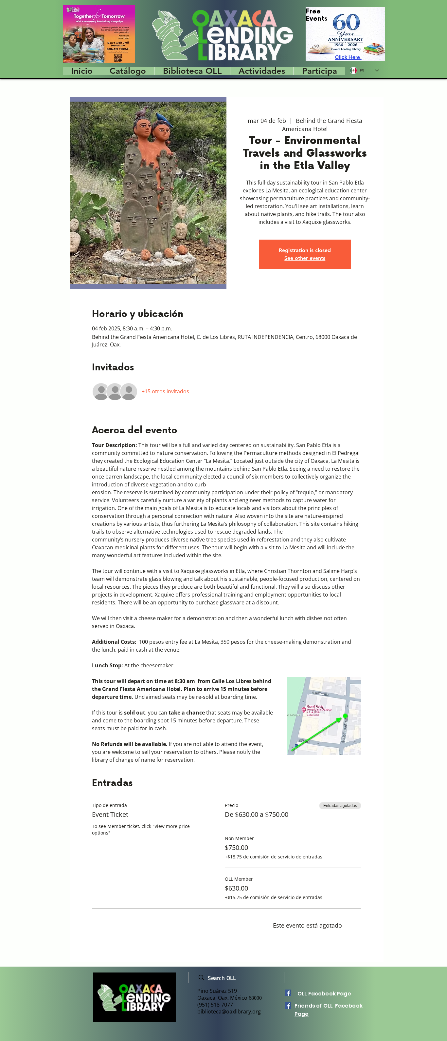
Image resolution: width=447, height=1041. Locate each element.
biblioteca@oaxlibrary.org (229, 1011)
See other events (304, 258)
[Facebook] (288, 993)
